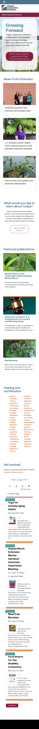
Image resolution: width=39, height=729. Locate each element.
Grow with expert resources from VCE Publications (19, 56)
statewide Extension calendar (13, 472)
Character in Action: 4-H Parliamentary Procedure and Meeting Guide (19, 319)
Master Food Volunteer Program (28, 432)
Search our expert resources (19, 229)
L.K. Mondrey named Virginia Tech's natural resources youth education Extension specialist (18, 146)
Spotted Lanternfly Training (13, 398)
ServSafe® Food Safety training (28, 417)
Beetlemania (11, 361)
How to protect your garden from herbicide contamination (19, 182)
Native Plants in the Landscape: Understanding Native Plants (18, 276)
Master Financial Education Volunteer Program (27, 441)
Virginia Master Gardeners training (29, 425)
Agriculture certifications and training (14, 406)
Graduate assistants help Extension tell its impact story (18, 109)
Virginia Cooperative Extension (12, 15)
